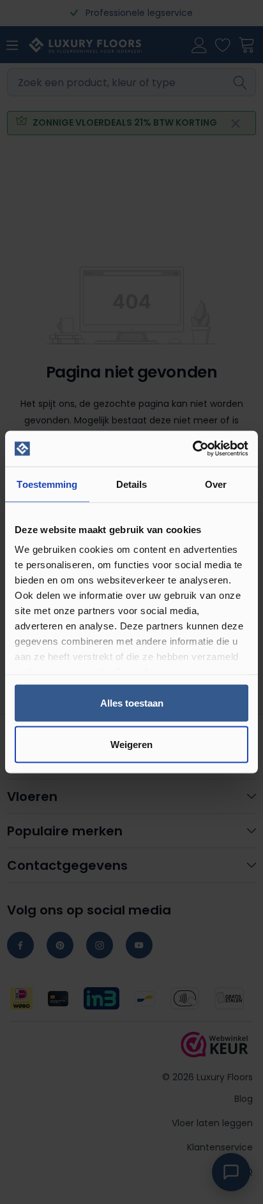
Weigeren (131, 744)
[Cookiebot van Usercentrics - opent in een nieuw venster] (192, 449)
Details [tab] (131, 483)
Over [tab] (216, 483)
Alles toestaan (131, 702)
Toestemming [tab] (47, 483)
